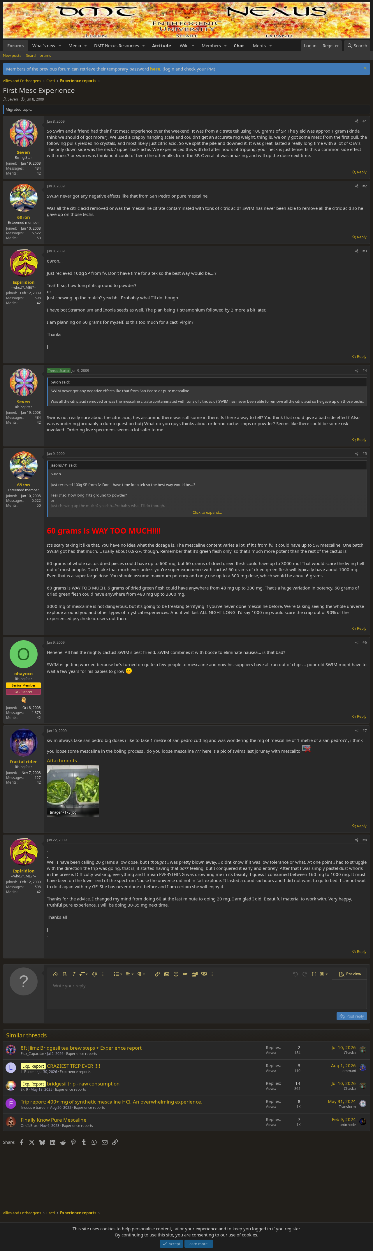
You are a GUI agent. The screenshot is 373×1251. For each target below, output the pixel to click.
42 (39, 173)
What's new (43, 45)
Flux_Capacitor (32, 1053)
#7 (365, 730)
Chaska (350, 1052)
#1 (365, 121)
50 (39, 237)
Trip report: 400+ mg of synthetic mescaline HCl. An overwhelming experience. (112, 1101)
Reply (362, 172)
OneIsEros (29, 1125)
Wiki (184, 45)
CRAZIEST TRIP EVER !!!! (73, 1065)
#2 (365, 186)
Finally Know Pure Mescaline (54, 1119)
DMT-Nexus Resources (116, 45)
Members (211, 45)
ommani (349, 1070)
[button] (60, 45)
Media (74, 45)
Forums (15, 45)
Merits (259, 45)
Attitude (161, 45)
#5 (365, 453)
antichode (348, 1124)
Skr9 (24, 1089)
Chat (239, 45)
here (155, 69)
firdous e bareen (34, 1107)
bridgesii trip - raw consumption (83, 1083)
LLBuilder (28, 1071)
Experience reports (81, 1053)
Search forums (38, 55)
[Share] (356, 121)
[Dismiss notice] (364, 69)
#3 (365, 251)
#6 (365, 642)
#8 (365, 839)
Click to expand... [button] (207, 512)
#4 (365, 370)
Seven (13, 99)
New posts (12, 55)
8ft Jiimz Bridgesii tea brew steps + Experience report (81, 1047)
